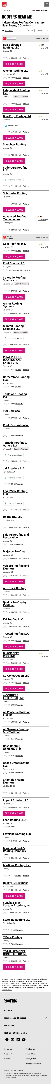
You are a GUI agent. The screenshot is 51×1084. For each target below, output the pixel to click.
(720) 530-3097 (9, 772)
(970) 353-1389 (9, 103)
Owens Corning (4, 4)
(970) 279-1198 (9, 930)
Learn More (40, 38)
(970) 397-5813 (9, 544)
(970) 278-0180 (9, 841)
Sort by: (31, 30)
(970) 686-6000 (9, 722)
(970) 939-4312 (9, 484)
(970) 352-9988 (9, 961)
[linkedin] (18, 1039)
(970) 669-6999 (9, 595)
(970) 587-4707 (9, 291)
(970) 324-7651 (9, 370)
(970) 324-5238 (9, 626)
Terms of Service (7, 990)
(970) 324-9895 (9, 387)
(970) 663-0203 (9, 230)
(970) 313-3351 (9, 912)
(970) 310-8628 (9, 527)
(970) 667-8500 (9, 558)
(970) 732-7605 (9, 756)
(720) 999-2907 (9, 827)
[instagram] (12, 1039)
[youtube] (24, 1039)
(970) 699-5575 (9, 132)
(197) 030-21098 (9, 270)
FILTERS (9, 30)
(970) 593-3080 (9, 251)
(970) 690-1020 (9, 78)
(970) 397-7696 (9, 944)
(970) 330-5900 (9, 705)
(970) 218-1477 (9, 683)
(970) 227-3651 (9, 739)
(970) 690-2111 (9, 186)
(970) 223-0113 (9, 509)
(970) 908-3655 (9, 807)
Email (18, 58)
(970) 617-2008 (9, 435)
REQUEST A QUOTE (14, 64)
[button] (47, 48)
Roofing (6, 10)
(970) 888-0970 (9, 418)
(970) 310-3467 (9, 612)
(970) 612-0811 (9, 793)
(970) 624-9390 (9, 404)
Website (26, 58)
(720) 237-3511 (9, 890)
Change (28, 25)
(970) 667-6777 (9, 204)
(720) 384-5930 (9, 663)
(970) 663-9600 (9, 313)
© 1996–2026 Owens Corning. (13, 1070)
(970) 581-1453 (9, 461)
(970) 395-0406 (9, 58)
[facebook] (7, 1039)
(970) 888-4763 (9, 575)
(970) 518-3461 (9, 858)
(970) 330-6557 (9, 876)
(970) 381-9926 (9, 344)
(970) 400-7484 (9, 641)
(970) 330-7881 (9, 155)
